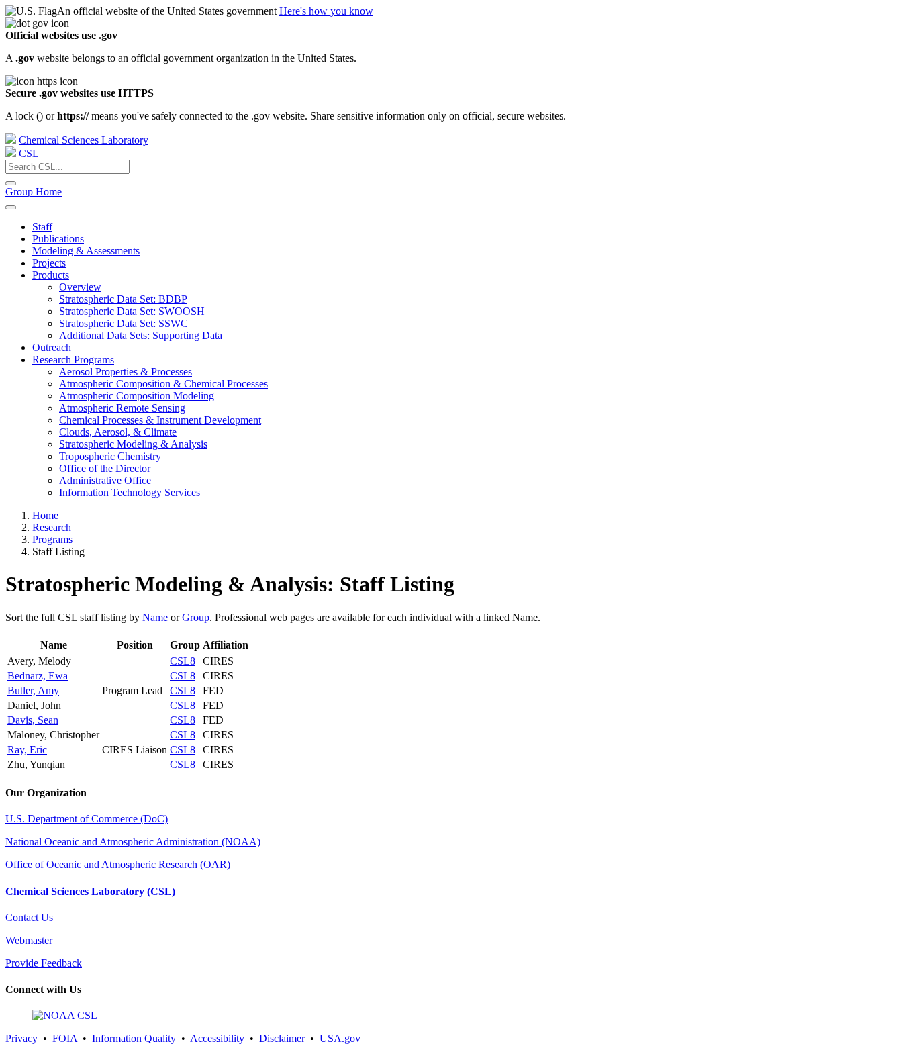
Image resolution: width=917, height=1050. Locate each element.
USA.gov (340, 1038)
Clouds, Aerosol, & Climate (118, 432)
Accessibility (217, 1038)
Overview (80, 287)
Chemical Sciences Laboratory (83, 140)
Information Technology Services (129, 492)
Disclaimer (282, 1038)
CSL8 (182, 661)
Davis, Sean (32, 720)
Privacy (21, 1038)
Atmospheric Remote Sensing (122, 408)
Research (51, 527)
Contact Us (29, 917)
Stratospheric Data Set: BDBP (123, 299)
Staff (42, 226)
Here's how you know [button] (326, 11)
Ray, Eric (27, 749)
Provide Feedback (43, 963)
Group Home (33, 191)
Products (50, 275)
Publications (58, 238)
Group (195, 617)
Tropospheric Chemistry (110, 456)
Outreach (51, 347)
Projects (49, 263)
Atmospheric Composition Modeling (136, 395)
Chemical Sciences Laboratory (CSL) (90, 891)
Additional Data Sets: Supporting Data (140, 335)
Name (155, 617)
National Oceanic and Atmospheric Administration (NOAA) (132, 841)
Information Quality (134, 1038)
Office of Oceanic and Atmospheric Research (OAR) (117, 864)
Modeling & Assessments (86, 250)
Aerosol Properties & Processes (125, 371)
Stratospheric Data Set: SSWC (123, 323)
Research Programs (73, 359)
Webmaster (28, 940)
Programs (52, 539)
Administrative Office (105, 480)
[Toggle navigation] (10, 207)
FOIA (64, 1038)
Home (45, 515)
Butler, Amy (33, 690)
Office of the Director (104, 468)
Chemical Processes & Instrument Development (160, 420)
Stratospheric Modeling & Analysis (133, 444)
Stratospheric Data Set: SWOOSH (132, 311)
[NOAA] (10, 140)
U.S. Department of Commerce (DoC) (86, 818)
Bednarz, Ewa (37, 675)
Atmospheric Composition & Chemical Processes (163, 383)
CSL (29, 153)
